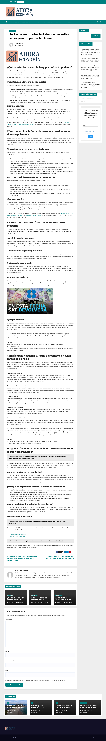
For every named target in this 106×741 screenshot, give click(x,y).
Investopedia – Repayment (18, 534)
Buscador (84, 30)
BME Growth (59, 22)
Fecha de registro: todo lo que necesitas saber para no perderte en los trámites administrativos (22, 558)
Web (6, 670)
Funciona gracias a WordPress (11, 737)
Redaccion (20, 43)
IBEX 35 (70, 22)
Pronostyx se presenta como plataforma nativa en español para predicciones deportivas (90, 60)
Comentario (9, 619)
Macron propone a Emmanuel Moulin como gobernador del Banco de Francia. (90, 76)
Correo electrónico (11, 661)
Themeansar (32, 737)
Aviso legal (87, 737)
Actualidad (15, 22)
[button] (97, 22)
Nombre (8, 651)
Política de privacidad (97, 737)
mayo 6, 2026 (61, 710)
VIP (7, 703)
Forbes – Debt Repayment (17, 536)
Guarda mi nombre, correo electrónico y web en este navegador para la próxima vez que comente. (36, 680)
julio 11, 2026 (37, 710)
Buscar (96, 35)
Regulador (26, 22)
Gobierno (37, 22)
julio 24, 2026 (12, 710)
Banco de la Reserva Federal (33, 215)
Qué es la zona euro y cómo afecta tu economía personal (16, 600)
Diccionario (10, 595)
